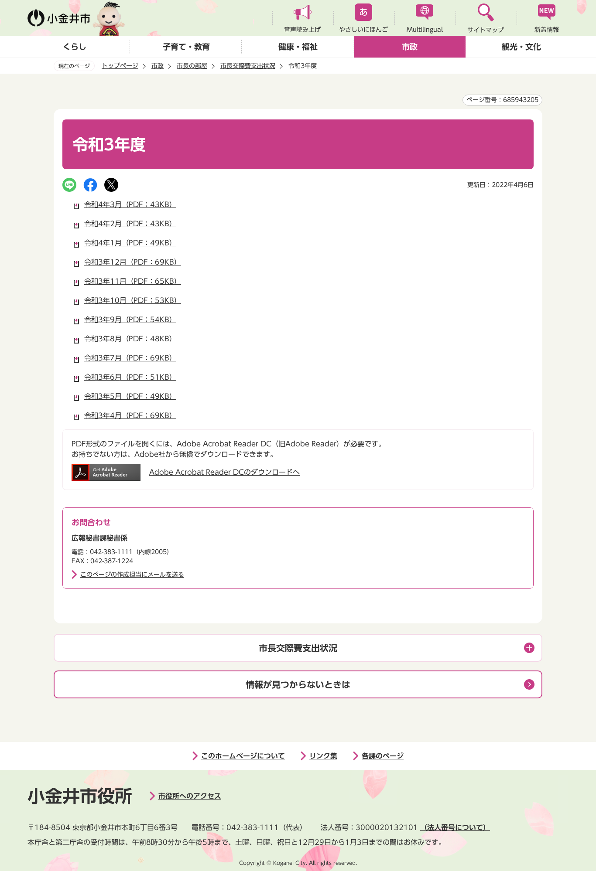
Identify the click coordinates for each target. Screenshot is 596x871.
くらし (74, 47)
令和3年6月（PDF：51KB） (130, 377)
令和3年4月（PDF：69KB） (130, 415)
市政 (410, 47)
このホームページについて (243, 755)
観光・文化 (521, 47)
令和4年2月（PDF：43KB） (130, 223)
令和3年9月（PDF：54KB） (130, 319)
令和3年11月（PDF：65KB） (132, 281)
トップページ (120, 66)
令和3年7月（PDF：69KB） (130, 357)
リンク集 (323, 755)
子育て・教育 (186, 47)
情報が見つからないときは (298, 684)
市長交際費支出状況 (247, 66)
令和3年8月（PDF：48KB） (130, 338)
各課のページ (383, 755)
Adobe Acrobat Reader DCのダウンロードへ (224, 472)
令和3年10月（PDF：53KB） (132, 300)
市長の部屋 (192, 66)
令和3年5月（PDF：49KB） (130, 396)
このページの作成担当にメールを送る (132, 575)
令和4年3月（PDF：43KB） (130, 204)
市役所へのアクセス (189, 796)
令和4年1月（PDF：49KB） (130, 242)
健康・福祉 (298, 47)
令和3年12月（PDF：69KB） (132, 262)
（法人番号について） (455, 827)
